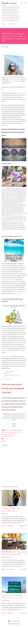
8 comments (9, 526)
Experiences (15, 430)
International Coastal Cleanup (8, 279)
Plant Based (11, 434)
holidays (19, 432)
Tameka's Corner (9, 3)
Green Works (8, 379)
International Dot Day (15, 81)
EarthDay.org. (5, 125)
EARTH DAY (22, 93)
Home (3, 24)
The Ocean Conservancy (18, 291)
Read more (23, 526)
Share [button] (3, 441)
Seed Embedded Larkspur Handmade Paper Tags (14, 221)
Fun (5, 432)
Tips (12, 436)
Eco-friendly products (6, 356)
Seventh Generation (9, 371)
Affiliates (8, 430)
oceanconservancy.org (17, 293)
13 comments (10, 569)
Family (20, 430)
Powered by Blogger (15, 621)
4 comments (9, 613)
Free (3, 432)
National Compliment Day (14, 79)
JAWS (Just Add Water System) (12, 375)
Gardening (15, 196)
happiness (9, 432)
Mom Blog (4, 434)
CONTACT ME (11, 24)
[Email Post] (2, 439)
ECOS (6, 377)
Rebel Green (7, 373)
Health (15, 432)
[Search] (22, 2)
